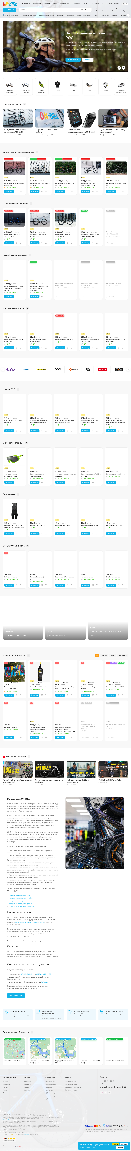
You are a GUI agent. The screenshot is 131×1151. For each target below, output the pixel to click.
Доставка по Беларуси (18, 1011)
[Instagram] (101, 1092)
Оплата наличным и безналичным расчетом (113, 1129)
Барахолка (48, 1087)
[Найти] (89, 10)
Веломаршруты (49, 1081)
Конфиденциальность (91, 1131)
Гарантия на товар (71, 1090)
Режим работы (7, 1120)
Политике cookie (90, 1147)
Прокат (5, 1087)
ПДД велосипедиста (51, 1093)
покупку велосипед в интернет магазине (29, 922)
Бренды (5, 1093)
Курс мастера (48, 1090)
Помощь (68, 1077)
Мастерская (7, 1084)
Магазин (27, 1077)
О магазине (27, 1081)
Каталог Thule (17, 57)
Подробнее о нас (16, 995)
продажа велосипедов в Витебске (21, 898)
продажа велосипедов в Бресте (20, 895)
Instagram (44, 982)
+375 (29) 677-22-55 (98, 4)
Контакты (27, 1090)
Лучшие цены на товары (114, 1011)
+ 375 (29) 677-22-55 (43, 974)
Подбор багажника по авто (53, 1099)
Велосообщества (50, 1084)
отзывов (26, 1134)
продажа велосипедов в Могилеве (21, 907)
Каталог (5, 1081)
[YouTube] (105, 1092)
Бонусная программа (81, 1011)
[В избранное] (16, 191)
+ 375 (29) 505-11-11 (27, 974)
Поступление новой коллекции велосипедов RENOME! (16, 131)
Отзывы (26, 1087)
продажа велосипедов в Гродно (20, 904)
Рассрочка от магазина (73, 1087)
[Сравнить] (21, 191)
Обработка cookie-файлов (107, 1131)
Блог (46, 1102)
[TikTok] (109, 1092)
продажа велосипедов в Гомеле (20, 901)
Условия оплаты (70, 1081)
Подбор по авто (34, 57)
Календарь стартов (50, 1096)
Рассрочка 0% (9, 159)
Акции (5, 1090)
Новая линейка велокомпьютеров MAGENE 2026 (81, 131)
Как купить (27, 1084)
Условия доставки (71, 1084)
